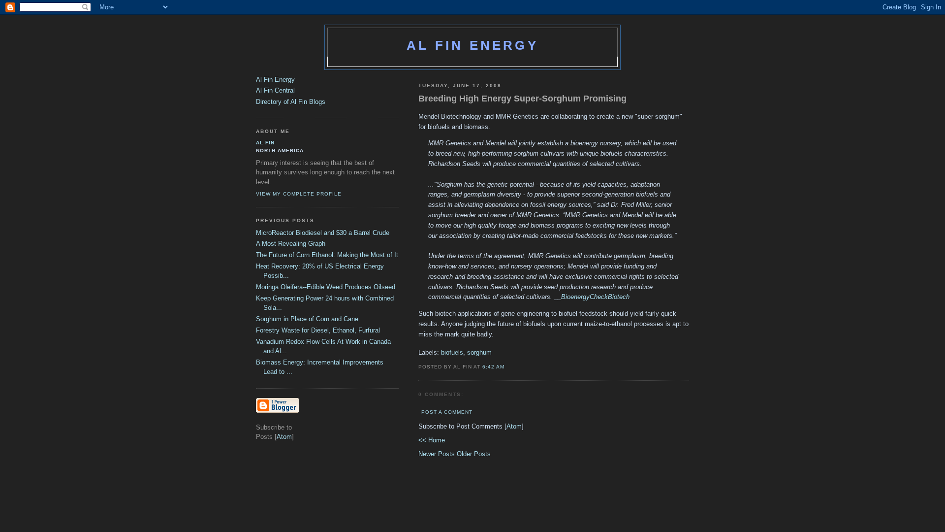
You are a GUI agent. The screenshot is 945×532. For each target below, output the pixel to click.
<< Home (431, 440)
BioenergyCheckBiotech (595, 296)
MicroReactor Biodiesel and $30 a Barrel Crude (322, 232)
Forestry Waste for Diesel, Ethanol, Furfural (318, 330)
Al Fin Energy (472, 45)
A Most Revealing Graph (290, 243)
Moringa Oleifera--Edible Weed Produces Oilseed (325, 287)
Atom (514, 426)
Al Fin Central (275, 90)
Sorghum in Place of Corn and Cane (307, 319)
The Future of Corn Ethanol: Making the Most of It (327, 255)
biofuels (452, 352)
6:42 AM (493, 366)
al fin (265, 142)
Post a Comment (446, 412)
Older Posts (474, 454)
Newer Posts (437, 454)
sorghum (479, 352)
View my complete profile (299, 194)
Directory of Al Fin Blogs (290, 101)
